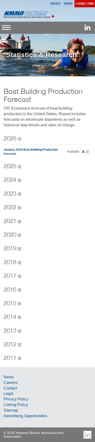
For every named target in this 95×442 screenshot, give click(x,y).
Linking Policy (16, 405)
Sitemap (11, 410)
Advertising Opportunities (25, 416)
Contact (10, 388)
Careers (11, 383)
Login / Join (85, 3)
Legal (8, 393)
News (9, 377)
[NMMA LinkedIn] (87, 27)
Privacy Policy (16, 399)
